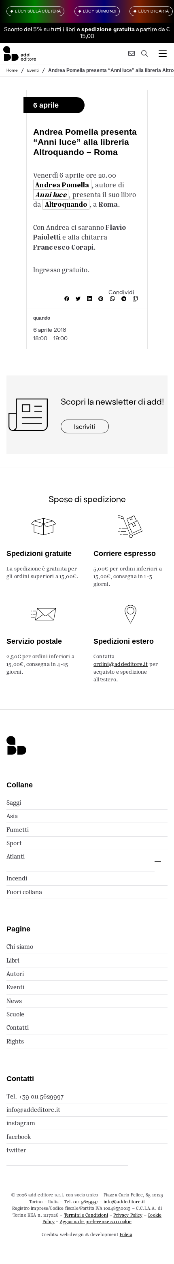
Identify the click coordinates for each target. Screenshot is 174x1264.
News (14, 1001)
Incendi (16, 878)
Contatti (17, 1027)
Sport (14, 843)
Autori (15, 973)
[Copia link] (137, 298)
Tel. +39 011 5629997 (35, 1096)
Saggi (13, 802)
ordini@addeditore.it (120, 664)
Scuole (15, 1014)
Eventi (33, 70)
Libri (12, 960)
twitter (16, 1150)
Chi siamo (19, 946)
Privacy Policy (127, 1215)
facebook (18, 1137)
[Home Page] (19, 53)
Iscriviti (84, 426)
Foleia (126, 1234)
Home (12, 70)
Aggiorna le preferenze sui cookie (96, 1221)
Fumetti (17, 829)
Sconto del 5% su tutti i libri (40, 28)
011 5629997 (85, 1201)
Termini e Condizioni (86, 1215)
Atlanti (15, 856)
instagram (20, 1123)
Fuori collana (24, 892)
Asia (12, 816)
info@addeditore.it (33, 1109)
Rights (15, 1041)
